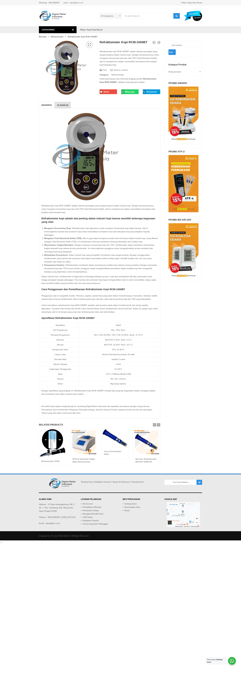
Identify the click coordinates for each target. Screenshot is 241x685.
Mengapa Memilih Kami (93, 514)
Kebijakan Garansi (103, 482)
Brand (127, 510)
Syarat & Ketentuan (121, 482)
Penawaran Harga (91, 510)
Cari (171, 52)
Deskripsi (46, 105)
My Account (88, 504)
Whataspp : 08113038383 (49, 3)
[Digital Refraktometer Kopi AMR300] (158, 42)
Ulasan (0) (62, 105)
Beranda (42, 37)
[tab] (46, 105)
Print (104, 70)
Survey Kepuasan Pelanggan (95, 524)
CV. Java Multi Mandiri (60, 536)
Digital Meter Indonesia (96, 406)
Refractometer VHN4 (50, 461)
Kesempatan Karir (132, 507)
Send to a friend (120, 70)
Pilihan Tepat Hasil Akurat (191, 3)
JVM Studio (88, 517)
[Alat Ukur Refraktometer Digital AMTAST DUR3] (154, 42)
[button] (89, 45)
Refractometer (57, 37)
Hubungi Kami (137, 482)
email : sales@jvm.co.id (73, 3)
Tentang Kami (87, 482)
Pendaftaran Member (92, 507)
